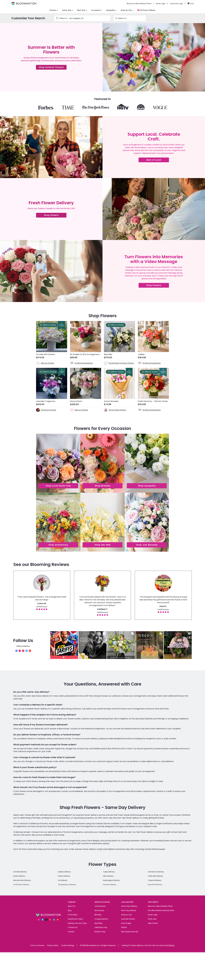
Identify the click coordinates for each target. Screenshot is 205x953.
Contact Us (72, 927)
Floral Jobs (152, 919)
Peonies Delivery (109, 884)
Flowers (53, 10)
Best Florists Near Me (129, 931)
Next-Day (81, 10)
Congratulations (101, 919)
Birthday (98, 914)
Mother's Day (100, 931)
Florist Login (152, 914)
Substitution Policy (75, 919)
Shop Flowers (55, 216)
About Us (71, 906)
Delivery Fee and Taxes (77, 923)
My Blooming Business (84, 363)
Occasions (95, 10)
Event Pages (126, 923)
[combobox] (131, 18)
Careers (71, 931)
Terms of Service (37, 945)
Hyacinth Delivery (155, 884)
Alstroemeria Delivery (22, 880)
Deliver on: (122, 18)
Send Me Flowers (128, 919)
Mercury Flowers (47, 363)
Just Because (100, 906)
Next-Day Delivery (128, 910)
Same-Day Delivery (129, 906)
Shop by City (126, 10)
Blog (69, 910)
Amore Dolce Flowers (117, 410)
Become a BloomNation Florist (160, 906)
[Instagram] (20, 651)
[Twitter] (26, 651)
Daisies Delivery (64, 872)
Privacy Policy (52, 945)
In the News (72, 914)
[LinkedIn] (54, 919)
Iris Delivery (62, 880)
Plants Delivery (64, 876)
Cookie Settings (67, 945)
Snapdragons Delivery (67, 884)
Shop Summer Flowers (53, 68)
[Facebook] (16, 651)
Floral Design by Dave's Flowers (121, 363)
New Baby (98, 923)
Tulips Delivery (109, 872)
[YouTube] (30, 651)
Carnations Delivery (156, 872)
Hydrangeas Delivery (111, 880)
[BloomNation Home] (23, 3)
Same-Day (66, 10)
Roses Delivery (19, 876)
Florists (124, 927)
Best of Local (158, 160)
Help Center (153, 923)
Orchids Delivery (20, 872)
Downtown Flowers (48, 410)
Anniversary (99, 910)
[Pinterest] (23, 651)
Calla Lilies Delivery (155, 876)
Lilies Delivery (108, 876)
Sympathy (110, 10)
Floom (171, 945)
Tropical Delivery (154, 880)
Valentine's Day (101, 927)
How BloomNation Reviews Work (161, 910)
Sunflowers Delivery (21, 884)
